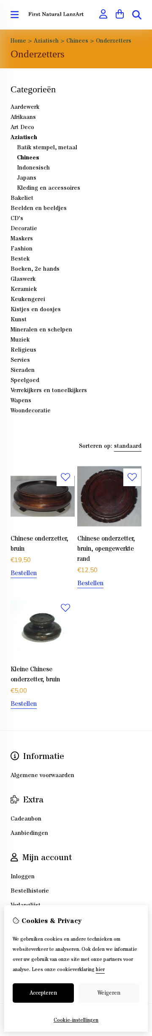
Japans (26, 178)
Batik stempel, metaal (47, 147)
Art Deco (22, 127)
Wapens (21, 400)
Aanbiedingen (29, 833)
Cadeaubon (26, 819)
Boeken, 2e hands (35, 269)
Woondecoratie (31, 410)
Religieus (23, 350)
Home (18, 41)
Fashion (22, 249)
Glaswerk (23, 279)
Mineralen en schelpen (41, 330)
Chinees (77, 41)
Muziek (20, 340)
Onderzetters (113, 41)
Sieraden (23, 370)
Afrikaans (23, 117)
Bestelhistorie (30, 891)
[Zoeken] (136, 14)
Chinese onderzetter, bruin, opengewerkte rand (106, 548)
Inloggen (23, 876)
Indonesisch (33, 168)
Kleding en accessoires (48, 188)
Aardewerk (25, 107)
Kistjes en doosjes (36, 309)
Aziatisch (46, 41)
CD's (17, 218)
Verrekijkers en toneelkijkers (49, 390)
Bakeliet (22, 198)
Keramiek (24, 289)
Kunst (19, 319)
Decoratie (24, 228)
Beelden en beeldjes (39, 208)
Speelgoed (25, 380)
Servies (20, 360)
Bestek (20, 259)
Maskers (22, 238)
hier (100, 969)
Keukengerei (28, 299)
